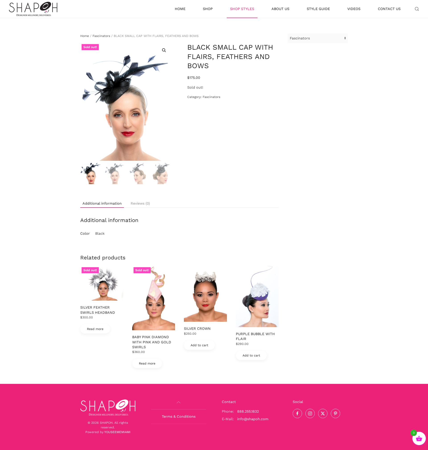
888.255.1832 (248, 411)
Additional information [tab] (102, 203)
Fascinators (101, 36)
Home (180, 9)
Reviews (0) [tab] (140, 203)
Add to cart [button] (199, 345)
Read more (95, 329)
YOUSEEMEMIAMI (117, 432)
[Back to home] (33, 9)
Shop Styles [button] (242, 9)
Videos (353, 9)
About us (280, 9)
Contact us (389, 9)
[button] (417, 9)
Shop (208, 9)
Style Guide (318, 9)
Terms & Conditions (178, 416)
